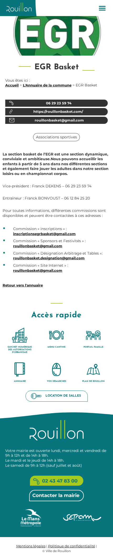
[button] (102, 7)
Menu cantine (56, 347)
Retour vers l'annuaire (23, 285)
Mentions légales (30, 546)
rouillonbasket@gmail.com (37, 246)
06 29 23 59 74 (58, 103)
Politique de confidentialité (71, 546)
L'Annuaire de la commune (47, 85)
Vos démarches (56, 381)
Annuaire (20, 381)
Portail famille (93, 347)
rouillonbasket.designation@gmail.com (49, 258)
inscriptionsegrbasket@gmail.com (44, 234)
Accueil (12, 85)
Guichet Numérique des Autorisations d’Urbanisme (20, 349)
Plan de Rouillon (93, 381)
